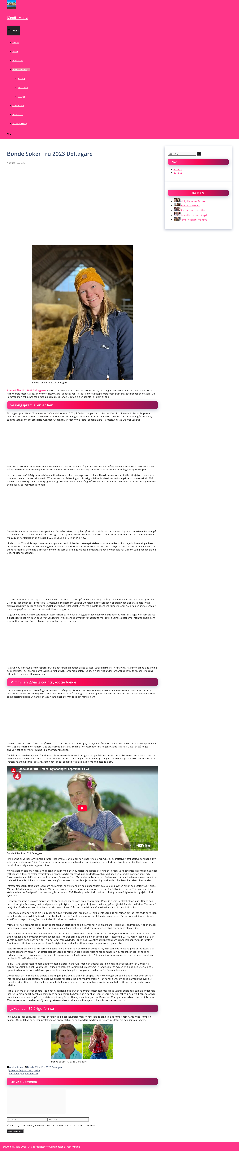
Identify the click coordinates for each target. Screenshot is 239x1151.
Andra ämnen (19, 69)
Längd (21, 96)
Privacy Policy (19, 123)
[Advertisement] (82, 185)
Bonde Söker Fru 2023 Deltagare (45, 1067)
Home (15, 42)
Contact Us (18, 105)
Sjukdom (23, 87)
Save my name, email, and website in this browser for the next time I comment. (53, 1125)
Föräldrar (17, 60)
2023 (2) (178, 169)
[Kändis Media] (11, 8)
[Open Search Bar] (9, 134)
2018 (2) (178, 172)
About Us (17, 114)
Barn (15, 51)
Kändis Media (17, 17)
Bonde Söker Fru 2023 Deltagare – (27, 390)
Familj (21, 78)
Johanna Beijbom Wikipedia (24, 1070)
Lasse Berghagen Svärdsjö (23, 1073)
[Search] (199, 154)
